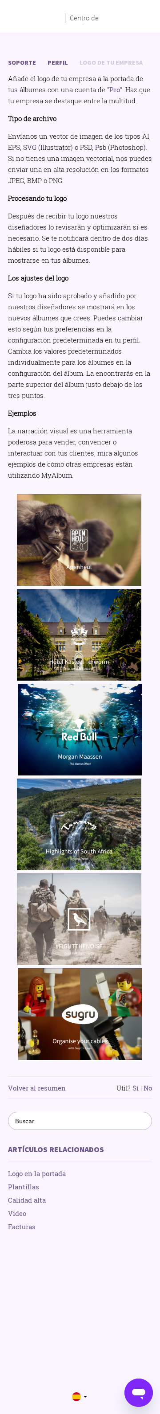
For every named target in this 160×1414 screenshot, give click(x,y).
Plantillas (23, 1186)
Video (17, 1213)
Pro (114, 89)
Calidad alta (27, 1200)
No (148, 1087)
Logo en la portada (37, 1173)
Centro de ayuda (84, 18)
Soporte (22, 62)
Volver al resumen (37, 1087)
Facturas (22, 1226)
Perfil (58, 62)
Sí (135, 1087)
